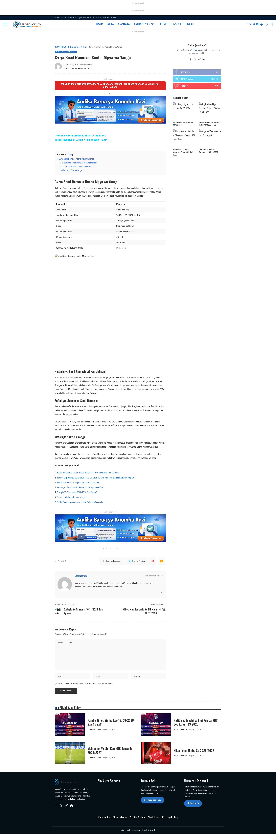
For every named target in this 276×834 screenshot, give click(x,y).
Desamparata (81, 575)
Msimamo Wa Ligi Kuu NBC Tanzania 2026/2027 (110, 750)
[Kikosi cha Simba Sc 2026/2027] (156, 753)
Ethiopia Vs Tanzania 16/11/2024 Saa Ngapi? (77, 492)
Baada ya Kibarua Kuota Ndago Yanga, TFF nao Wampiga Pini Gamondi (88, 472)
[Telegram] (254, 24)
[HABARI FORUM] (27, 24)
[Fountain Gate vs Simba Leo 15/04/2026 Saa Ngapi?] (210, 111)
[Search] (271, 24)
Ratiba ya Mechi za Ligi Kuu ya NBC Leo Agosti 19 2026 (196, 722)
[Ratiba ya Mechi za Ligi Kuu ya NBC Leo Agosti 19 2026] (156, 724)
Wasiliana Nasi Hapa (152, 800)
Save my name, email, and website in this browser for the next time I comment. (84, 684)
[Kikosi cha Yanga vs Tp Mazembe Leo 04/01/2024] (210, 138)
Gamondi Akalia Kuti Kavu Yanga (71, 497)
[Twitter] (250, 24)
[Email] (161, 561)
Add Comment (87, 65)
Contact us (195, 50)
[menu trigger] (7, 24)
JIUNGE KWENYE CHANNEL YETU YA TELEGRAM (81, 135)
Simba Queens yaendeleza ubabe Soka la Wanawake (80, 502)
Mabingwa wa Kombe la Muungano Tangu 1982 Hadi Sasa (183, 152)
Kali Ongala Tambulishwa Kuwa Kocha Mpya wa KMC (80, 487)
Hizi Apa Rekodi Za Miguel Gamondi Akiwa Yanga (78, 482)
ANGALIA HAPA (110, 87)
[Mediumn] (257, 24)
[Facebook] (247, 24)
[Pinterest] (152, 561)
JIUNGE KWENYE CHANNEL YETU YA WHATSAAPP (81, 140)
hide (70, 155)
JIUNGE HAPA (193, 803)
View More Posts (153, 576)
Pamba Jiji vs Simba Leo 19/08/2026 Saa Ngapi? (111, 722)
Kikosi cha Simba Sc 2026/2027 (194, 750)
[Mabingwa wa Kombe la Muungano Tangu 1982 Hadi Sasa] (184, 138)
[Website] (161, 593)
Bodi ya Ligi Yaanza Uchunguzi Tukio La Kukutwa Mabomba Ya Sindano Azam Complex (95, 477)
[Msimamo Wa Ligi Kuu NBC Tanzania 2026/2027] (70, 753)
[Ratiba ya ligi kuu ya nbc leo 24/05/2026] (184, 111)
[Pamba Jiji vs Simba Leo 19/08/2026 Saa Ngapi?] (70, 724)
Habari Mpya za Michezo (65, 52)
